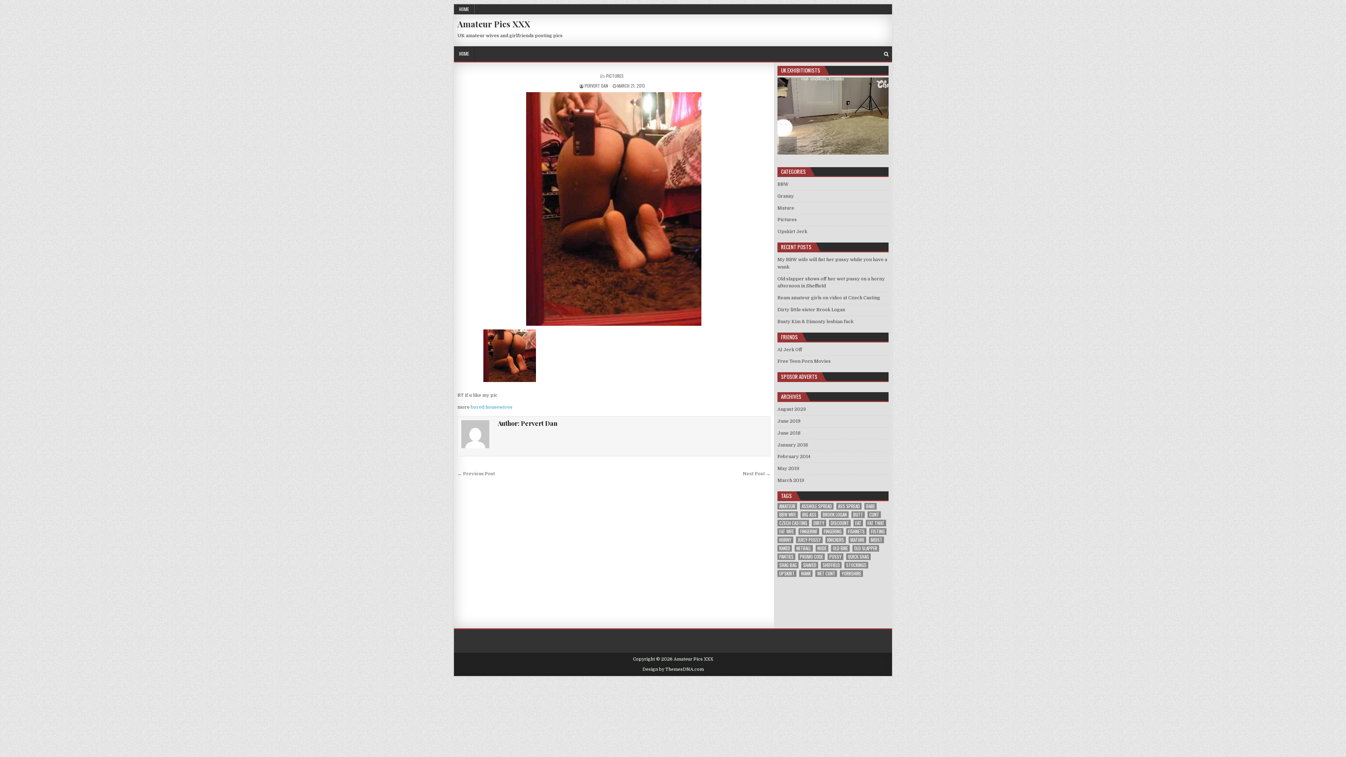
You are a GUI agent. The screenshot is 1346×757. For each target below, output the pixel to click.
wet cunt (826, 573)
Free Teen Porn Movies (804, 361)
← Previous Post (476, 473)
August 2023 (791, 409)
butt (858, 514)
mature (857, 540)
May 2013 (788, 468)
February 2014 (793, 456)
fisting (878, 531)
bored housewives (491, 407)
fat (858, 523)
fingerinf (808, 531)
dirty (819, 523)
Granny (785, 196)
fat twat (876, 523)
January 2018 (792, 445)
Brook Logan (835, 514)
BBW (783, 184)
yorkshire (851, 573)
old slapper (865, 548)
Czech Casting (793, 523)
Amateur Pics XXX (493, 23)
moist (876, 540)
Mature (785, 208)
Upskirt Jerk (792, 231)
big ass (809, 514)
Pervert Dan (596, 86)
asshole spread (817, 506)
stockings (856, 565)
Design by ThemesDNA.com (673, 669)
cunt (874, 514)
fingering (833, 531)
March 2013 (790, 480)
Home (464, 9)
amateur (787, 506)
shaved (809, 565)
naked (784, 548)
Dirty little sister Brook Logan (811, 309)
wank (806, 573)
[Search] (886, 54)
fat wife (786, 531)
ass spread (849, 506)
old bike (840, 548)
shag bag (788, 565)
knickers (835, 540)
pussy (835, 556)
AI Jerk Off (789, 349)
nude (822, 548)
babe (870, 506)
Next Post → (756, 473)
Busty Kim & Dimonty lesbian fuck (815, 321)
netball (803, 548)
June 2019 (789, 421)
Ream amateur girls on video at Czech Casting (828, 297)
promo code (811, 556)
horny (785, 540)
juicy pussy (809, 540)
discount (840, 523)
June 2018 (789, 433)
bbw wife (787, 514)
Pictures (615, 76)
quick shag (858, 556)
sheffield (831, 565)
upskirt (787, 573)
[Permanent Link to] (613, 209)
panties (786, 556)
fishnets (856, 531)
